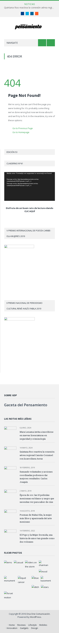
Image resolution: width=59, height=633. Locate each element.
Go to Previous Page (22, 128)
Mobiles (43, 624)
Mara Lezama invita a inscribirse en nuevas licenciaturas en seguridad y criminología (36, 435)
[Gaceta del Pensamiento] (29, 26)
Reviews (21, 624)
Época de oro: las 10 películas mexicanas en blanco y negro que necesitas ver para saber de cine (37, 498)
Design (34, 628)
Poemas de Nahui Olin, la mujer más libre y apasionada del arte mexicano (36, 518)
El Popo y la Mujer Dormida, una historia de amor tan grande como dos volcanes (37, 538)
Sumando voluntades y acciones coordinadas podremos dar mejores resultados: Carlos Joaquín (36, 477)
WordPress (35, 616)
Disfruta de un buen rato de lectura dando (29, 208)
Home (12, 624)
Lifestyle (32, 624)
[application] (29, 186)
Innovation (12, 628)
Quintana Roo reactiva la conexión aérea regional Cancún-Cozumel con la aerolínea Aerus (30, 7)
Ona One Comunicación (38, 613)
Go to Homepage (20, 132)
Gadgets (24, 628)
